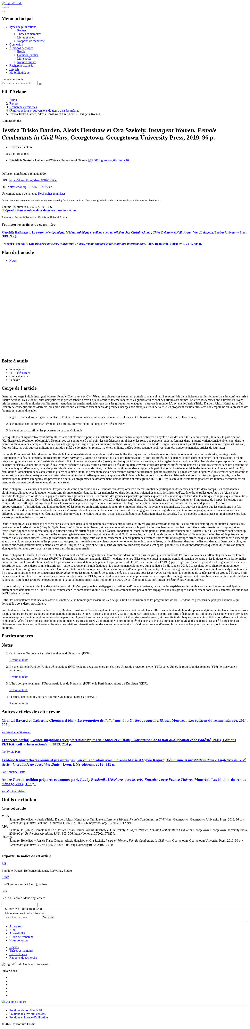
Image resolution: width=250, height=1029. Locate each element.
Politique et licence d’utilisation (28, 1017)
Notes (13, 260)
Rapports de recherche (31, 41)
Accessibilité (17, 933)
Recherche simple (12, 79)
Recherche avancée (21, 65)
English (14, 69)
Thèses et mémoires (29, 34)
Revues (21, 30)
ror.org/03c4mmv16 (116, 160)
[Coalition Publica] (14, 1001)
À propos (27, 48)
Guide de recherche (21, 937)
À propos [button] (15, 48)
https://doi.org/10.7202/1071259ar (31, 187)
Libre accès (24, 58)
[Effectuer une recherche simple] (3, 7)
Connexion (16, 44)
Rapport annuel (26, 62)
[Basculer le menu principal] (3, 11)
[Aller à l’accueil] (12, 3)
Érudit (21, 51)
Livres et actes (26, 37)
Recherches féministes (23, 107)
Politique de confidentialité (25, 1010)
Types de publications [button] (22, 27)
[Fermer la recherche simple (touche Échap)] (7, 7)
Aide (12, 929)
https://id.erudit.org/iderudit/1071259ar (33, 180)
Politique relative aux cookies (27, 1014)
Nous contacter (18, 940)
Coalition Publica (27, 55)
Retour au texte (18, 660)
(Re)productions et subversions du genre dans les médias (44, 110)
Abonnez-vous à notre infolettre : (25, 913)
